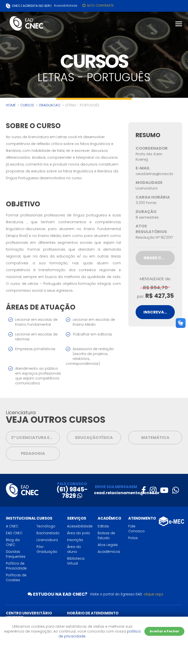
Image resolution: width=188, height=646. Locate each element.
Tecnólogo (45, 526)
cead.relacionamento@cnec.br (127, 493)
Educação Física (94, 437)
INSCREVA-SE (157, 312)
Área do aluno (74, 549)
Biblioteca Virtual (75, 561)
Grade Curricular (159, 258)
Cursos (27, 105)
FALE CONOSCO (72, 483)
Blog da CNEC (13, 542)
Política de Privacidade (16, 566)
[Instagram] (153, 490)
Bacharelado (47, 533)
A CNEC (12, 526)
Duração (146, 211)
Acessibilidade (65, 5)
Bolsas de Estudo (106, 535)
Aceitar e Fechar (164, 631)
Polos (133, 537)
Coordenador (152, 148)
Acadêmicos (109, 551)
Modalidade (149, 182)
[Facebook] (143, 490)
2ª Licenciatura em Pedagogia (35, 437)
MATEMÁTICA (155, 437)
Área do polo (78, 533)
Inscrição (75, 539)
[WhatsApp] (175, 490)
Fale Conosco (136, 529)
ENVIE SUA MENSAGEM (116, 486)
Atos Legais (108, 544)
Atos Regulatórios (151, 228)
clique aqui (153, 594)
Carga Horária (153, 197)
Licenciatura (47, 539)
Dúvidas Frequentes (15, 554)
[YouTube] (164, 490)
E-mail (143, 168)
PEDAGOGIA (33, 453)
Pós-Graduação (46, 549)
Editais (103, 526)
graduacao (49, 105)
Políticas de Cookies (16, 577)
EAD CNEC (14, 533)
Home (11, 105)
